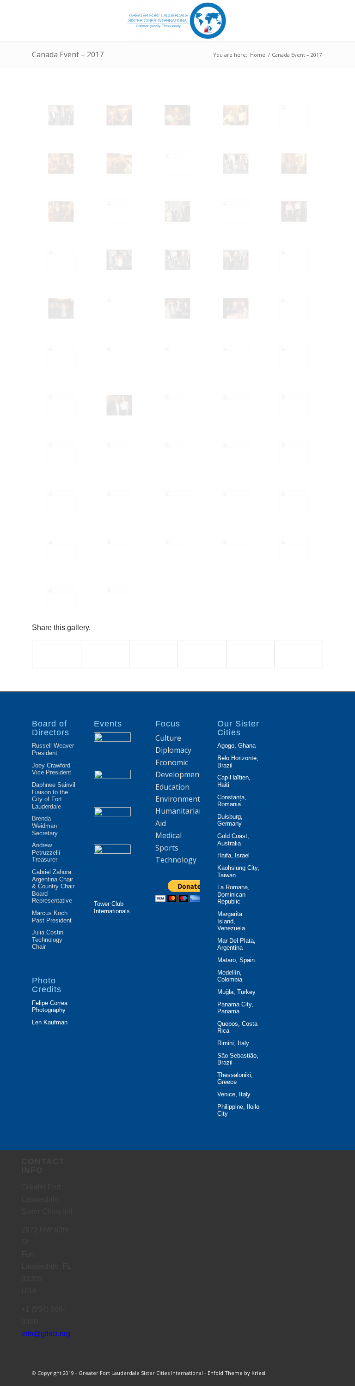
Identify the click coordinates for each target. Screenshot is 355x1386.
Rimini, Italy (233, 1043)
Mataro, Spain (236, 960)
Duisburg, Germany (230, 820)
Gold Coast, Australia (233, 840)
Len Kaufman (49, 1022)
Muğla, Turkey (236, 991)
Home (257, 54)
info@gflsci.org (45, 1334)
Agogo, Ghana (236, 745)
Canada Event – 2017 (68, 54)
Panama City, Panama (235, 1008)
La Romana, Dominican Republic (233, 894)
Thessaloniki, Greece (235, 1078)
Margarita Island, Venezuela (231, 921)
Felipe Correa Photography (49, 1006)
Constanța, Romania (231, 801)
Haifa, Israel (233, 855)
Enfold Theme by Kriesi (236, 1372)
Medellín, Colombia (229, 976)
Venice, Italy (234, 1094)
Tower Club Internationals (112, 907)
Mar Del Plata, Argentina (236, 944)
